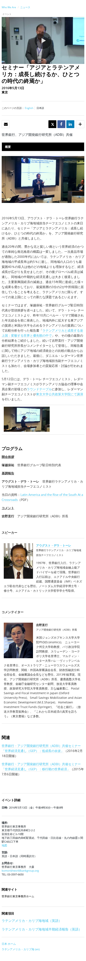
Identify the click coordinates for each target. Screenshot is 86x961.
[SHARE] (61, 124)
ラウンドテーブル (39, 389)
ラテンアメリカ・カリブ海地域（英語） (32, 920)
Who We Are (9, 7)
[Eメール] (6, 124)
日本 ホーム (9, 944)
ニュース (25, 7)
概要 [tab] (8, 147)
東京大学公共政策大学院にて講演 (59, 394)
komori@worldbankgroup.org (20, 870)
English (29, 108)
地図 (4, 845)
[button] (43, 40)
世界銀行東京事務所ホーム (18, 896)
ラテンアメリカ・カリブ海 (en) (21, 949)
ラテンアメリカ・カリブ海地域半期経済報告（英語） (42, 929)
